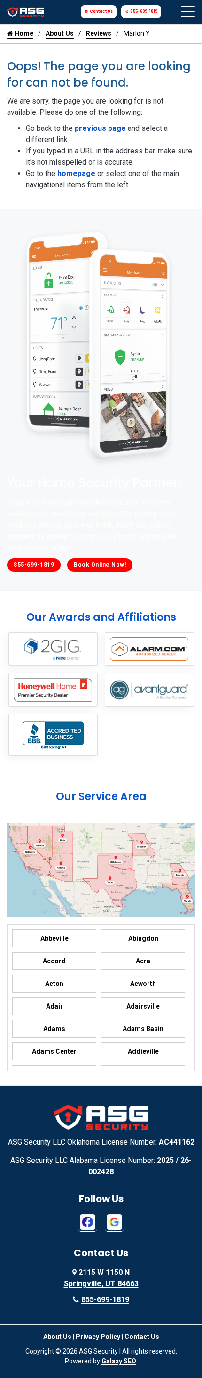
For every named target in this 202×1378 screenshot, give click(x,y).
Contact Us (101, 11)
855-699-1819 (143, 11)
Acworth (143, 983)
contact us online (37, 536)
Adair (54, 1006)
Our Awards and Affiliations (101, 617)
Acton (54, 983)
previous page (100, 128)
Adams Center (54, 1051)
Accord (54, 961)
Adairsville (143, 1006)
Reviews (98, 33)
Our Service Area (101, 796)
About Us (60, 33)
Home (23, 33)
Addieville (143, 1051)
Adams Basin (143, 1029)
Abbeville (54, 938)
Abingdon (143, 938)
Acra (143, 961)
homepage (76, 173)
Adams (54, 1029)
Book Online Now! (100, 564)
